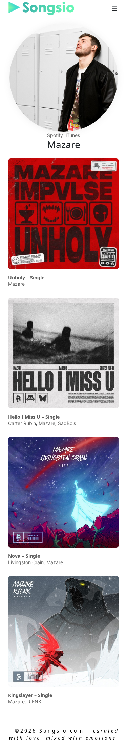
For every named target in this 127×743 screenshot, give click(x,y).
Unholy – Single (26, 278)
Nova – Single (24, 556)
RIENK (34, 701)
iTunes (73, 135)
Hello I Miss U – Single (34, 417)
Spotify (55, 135)
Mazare (16, 284)
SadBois (67, 423)
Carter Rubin (22, 423)
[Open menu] (115, 8)
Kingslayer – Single (30, 695)
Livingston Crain (26, 562)
